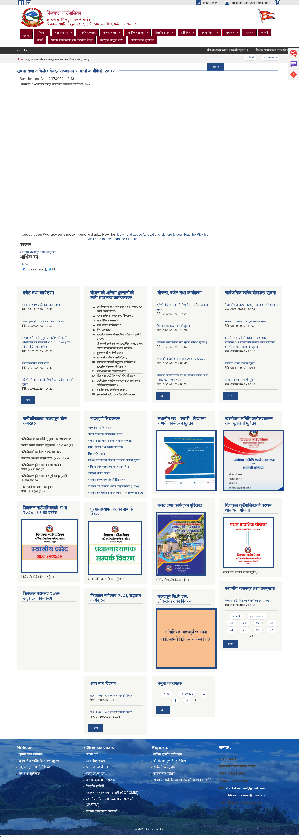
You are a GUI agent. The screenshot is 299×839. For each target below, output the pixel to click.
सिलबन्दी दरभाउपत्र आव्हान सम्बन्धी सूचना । (247, 321)
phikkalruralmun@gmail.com (246, 795)
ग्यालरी (264, 32)
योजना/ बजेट (108, 32)
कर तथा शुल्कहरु (29, 774)
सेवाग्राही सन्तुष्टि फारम (111, 40)
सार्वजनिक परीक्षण (164, 774)
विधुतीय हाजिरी (95, 786)
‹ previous (256, 57)
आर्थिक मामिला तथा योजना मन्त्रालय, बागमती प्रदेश (114, 460)
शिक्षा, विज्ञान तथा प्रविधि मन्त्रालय (105, 447)
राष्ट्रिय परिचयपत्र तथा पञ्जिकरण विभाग (109, 466)
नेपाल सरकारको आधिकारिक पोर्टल (105, 434)
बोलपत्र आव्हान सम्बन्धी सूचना (240, 363)
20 (231, 623)
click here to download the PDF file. (183, 234)
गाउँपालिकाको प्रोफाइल (142, 40)
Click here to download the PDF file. (113, 239)
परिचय (39, 32)
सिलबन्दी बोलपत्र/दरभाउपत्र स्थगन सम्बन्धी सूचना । (251, 305)
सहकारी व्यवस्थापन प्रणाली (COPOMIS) (112, 793)
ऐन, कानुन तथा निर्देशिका (34, 767)
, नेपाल (107, 427)
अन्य (28, 400)
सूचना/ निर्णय (206, 32)
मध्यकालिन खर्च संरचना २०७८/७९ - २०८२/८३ (181, 358)
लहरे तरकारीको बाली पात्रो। (36, 363)
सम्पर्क (40, 40)
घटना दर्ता (92, 754)
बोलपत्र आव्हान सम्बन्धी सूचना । (241, 379)
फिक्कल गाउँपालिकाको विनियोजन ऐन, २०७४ (247, 600)
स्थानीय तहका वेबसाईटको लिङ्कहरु (106, 479)
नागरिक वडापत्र (134, 32)
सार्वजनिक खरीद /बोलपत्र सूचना (39, 761)
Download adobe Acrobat (136, 234)
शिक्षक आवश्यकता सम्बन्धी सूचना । (214, 50)
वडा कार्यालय (60, 32)
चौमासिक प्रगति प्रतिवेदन (169, 761)
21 (244, 623)
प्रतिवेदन (184, 32)
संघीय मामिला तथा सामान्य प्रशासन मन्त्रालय (110, 440)
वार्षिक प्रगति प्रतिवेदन (167, 754)
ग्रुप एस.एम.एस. (96, 774)
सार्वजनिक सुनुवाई (164, 767)
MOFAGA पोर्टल (97, 767)
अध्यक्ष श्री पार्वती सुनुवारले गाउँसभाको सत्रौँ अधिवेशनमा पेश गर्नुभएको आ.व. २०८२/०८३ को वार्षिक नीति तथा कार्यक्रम (46, 342)
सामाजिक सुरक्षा (95, 761)
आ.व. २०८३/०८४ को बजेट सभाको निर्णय (43, 321)
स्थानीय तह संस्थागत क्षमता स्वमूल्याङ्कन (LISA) (113, 486)
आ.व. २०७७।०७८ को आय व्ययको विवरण (111, 712)
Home (20, 59)
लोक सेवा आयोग (96, 427)
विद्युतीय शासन (160, 32)
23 (271, 623)
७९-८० (24, 264)
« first (236, 57)
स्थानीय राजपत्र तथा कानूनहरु (38, 252)
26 (258, 630)
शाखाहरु (228, 32)
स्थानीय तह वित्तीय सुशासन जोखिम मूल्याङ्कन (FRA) (115, 492)
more (202, 66)
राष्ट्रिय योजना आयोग (99, 473)
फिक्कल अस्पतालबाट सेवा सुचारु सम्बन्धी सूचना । (182, 342)
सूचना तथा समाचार (30, 754)
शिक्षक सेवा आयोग (97, 453)
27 (271, 630)
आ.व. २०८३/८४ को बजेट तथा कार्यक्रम (42, 305)
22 (258, 623)
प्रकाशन (249, 32)
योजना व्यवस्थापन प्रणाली (101, 811)
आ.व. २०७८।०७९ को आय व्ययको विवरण (111, 695)
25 (244, 630)
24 (281, 57)
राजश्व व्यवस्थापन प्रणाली (101, 780)
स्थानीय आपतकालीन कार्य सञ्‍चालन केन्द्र (72, 40)
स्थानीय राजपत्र (87, 32)
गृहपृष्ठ (26, 35)
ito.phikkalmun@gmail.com (245, 788)
